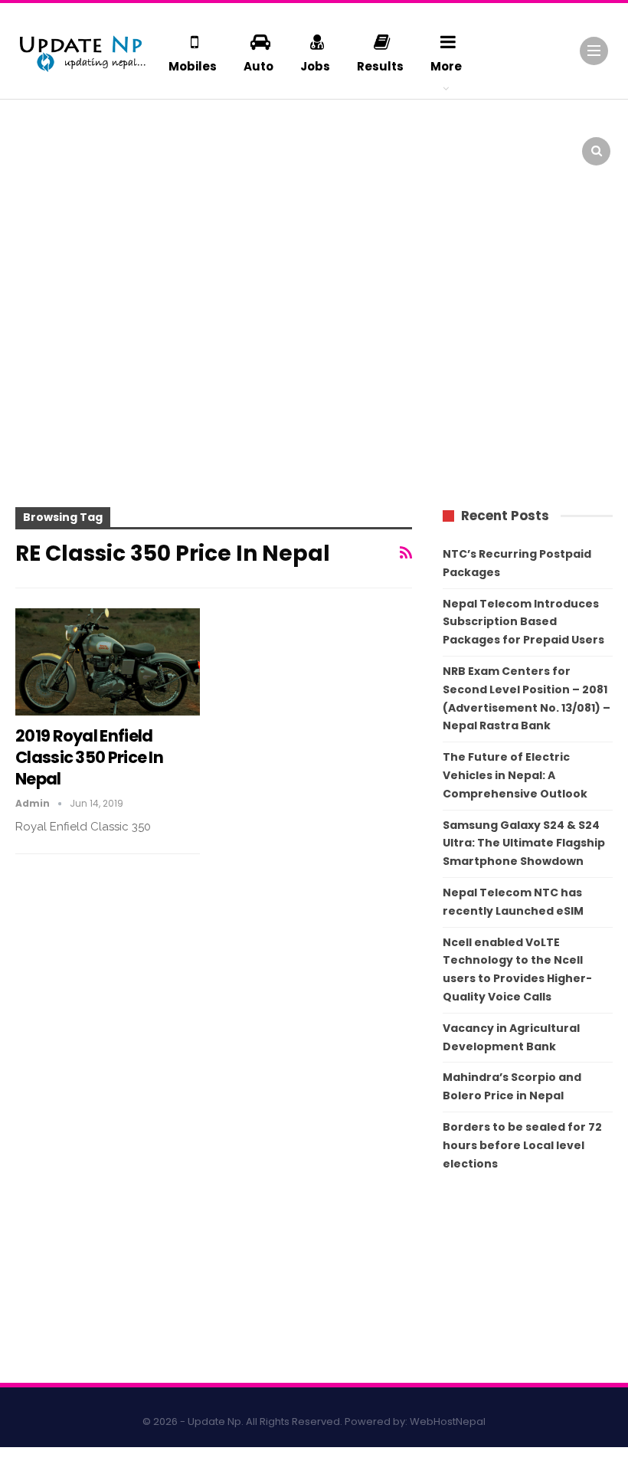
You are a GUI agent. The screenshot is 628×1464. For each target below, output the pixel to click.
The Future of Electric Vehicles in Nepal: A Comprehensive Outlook (515, 775)
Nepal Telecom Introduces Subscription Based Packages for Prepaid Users (523, 622)
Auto (258, 66)
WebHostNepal (448, 1421)
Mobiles (192, 66)
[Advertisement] (314, 367)
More (446, 66)
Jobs (315, 66)
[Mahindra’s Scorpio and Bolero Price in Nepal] (252, 141)
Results (380, 66)
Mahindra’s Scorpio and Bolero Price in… (351, 131)
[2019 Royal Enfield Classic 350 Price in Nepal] (107, 662)
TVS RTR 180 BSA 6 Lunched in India (547, 131)
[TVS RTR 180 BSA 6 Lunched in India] (456, 141)
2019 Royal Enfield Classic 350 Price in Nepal (89, 757)
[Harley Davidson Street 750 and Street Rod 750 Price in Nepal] (48, 200)
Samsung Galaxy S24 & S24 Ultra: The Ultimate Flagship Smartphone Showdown (524, 843)
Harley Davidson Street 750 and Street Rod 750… (137, 196)
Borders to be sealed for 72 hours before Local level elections (522, 1145)
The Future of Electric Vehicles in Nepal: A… (143, 137)
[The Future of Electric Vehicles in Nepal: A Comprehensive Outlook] (48, 141)
